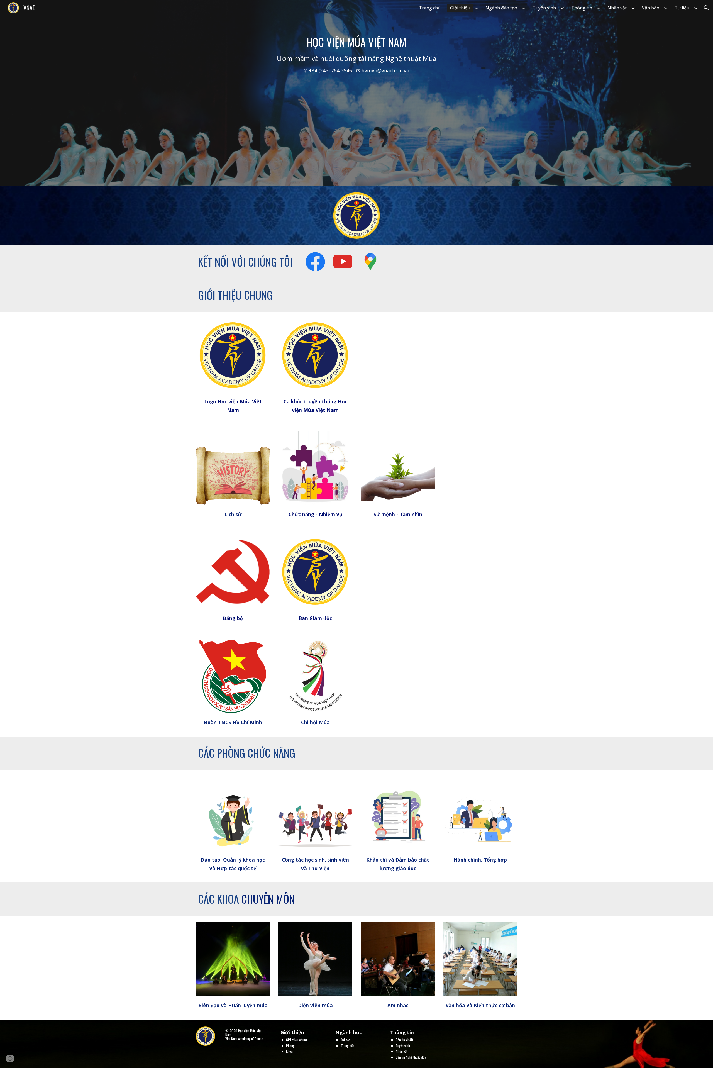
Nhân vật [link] (617, 8)
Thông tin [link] (581, 8)
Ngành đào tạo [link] (501, 8)
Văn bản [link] (650, 8)
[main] (356, 92)
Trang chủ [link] (430, 8)
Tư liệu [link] (682, 8)
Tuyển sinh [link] (544, 8)
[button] (706, 7)
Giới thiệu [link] (460, 8)
